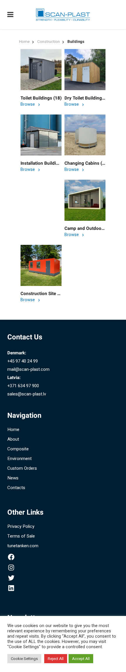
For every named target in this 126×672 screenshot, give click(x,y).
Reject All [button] (56, 658)
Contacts (16, 487)
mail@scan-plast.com (28, 369)
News (12, 478)
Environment (19, 458)
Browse (28, 104)
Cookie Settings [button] (24, 658)
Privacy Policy (20, 526)
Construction (48, 42)
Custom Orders (22, 468)
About (13, 439)
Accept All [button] (81, 658)
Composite (18, 449)
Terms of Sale (21, 536)
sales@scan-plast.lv (26, 394)
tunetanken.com (22, 545)
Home (24, 42)
